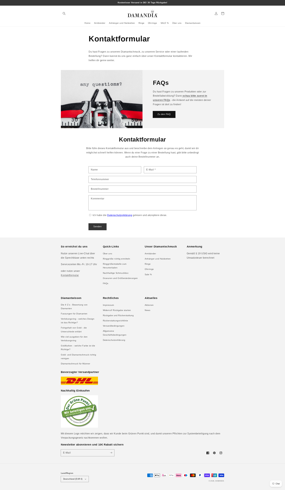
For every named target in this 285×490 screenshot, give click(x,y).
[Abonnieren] (111, 453)
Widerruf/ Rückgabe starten (117, 310)
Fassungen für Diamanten (74, 313)
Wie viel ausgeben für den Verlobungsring (74, 339)
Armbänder (150, 253)
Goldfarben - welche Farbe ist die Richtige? (78, 347)
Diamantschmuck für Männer (75, 363)
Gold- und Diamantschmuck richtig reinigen (78, 357)
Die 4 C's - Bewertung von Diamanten (74, 307)
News (147, 310)
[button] (64, 13)
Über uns (107, 253)
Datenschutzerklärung (119, 215)
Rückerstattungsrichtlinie (115, 320)
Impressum (108, 305)
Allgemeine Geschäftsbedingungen (114, 333)
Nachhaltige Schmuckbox (116, 273)
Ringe (148, 264)
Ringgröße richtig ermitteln (116, 259)
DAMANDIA (219, 481)
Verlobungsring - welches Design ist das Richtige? (77, 321)
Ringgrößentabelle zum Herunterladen (115, 266)
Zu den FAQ (164, 114)
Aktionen (149, 305)
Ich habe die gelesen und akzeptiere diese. (130, 215)
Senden (97, 226)
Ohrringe (149, 269)
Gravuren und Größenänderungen (120, 278)
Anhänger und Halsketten (158, 259)
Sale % (148, 274)
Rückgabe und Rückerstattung (118, 315)
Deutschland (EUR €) (73, 479)
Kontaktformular (70, 275)
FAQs (105, 283)
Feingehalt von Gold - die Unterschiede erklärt (74, 330)
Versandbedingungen (114, 326)
